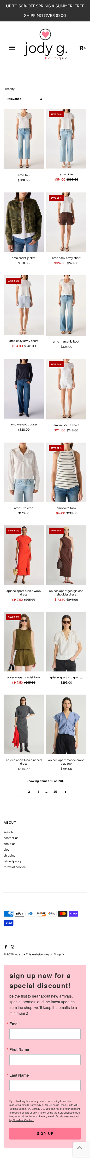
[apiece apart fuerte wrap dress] (24, 555)
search (8, 832)
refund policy (13, 861)
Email (14, 1024)
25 (55, 791)
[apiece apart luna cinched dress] (24, 724)
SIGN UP (45, 1133)
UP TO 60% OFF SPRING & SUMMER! (40, 6)
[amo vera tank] (66, 472)
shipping (9, 855)
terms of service (15, 867)
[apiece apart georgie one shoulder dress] (66, 555)
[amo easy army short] (66, 222)
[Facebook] (5, 947)
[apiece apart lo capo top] (66, 641)
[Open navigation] (11, 48)
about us (9, 844)
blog (6, 849)
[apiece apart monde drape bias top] (66, 724)
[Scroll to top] (79, 1147)
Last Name (19, 1075)
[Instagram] (12, 947)
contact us (11, 838)
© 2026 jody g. (14, 954)
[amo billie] (66, 139)
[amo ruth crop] (24, 472)
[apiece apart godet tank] (24, 641)
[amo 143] (24, 139)
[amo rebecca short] (66, 389)
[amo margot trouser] (24, 389)
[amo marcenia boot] (66, 305)
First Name (19, 1049)
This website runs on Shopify (45, 954)
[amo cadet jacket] (24, 222)
